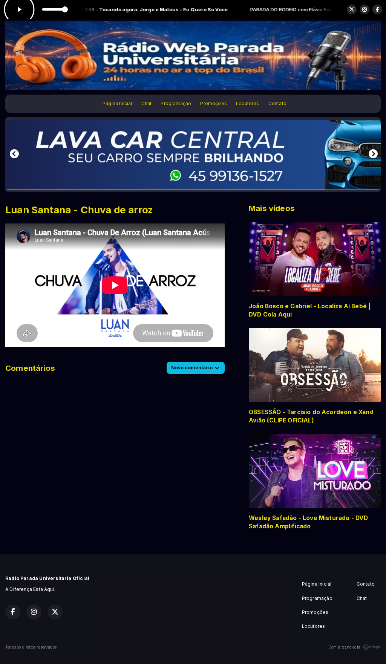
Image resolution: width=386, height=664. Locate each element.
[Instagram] (364, 9)
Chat (146, 103)
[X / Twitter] (352, 9)
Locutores (247, 103)
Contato (277, 103)
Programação (176, 103)
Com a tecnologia (344, 647)
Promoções (213, 103)
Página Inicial (117, 103)
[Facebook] (377, 9)
